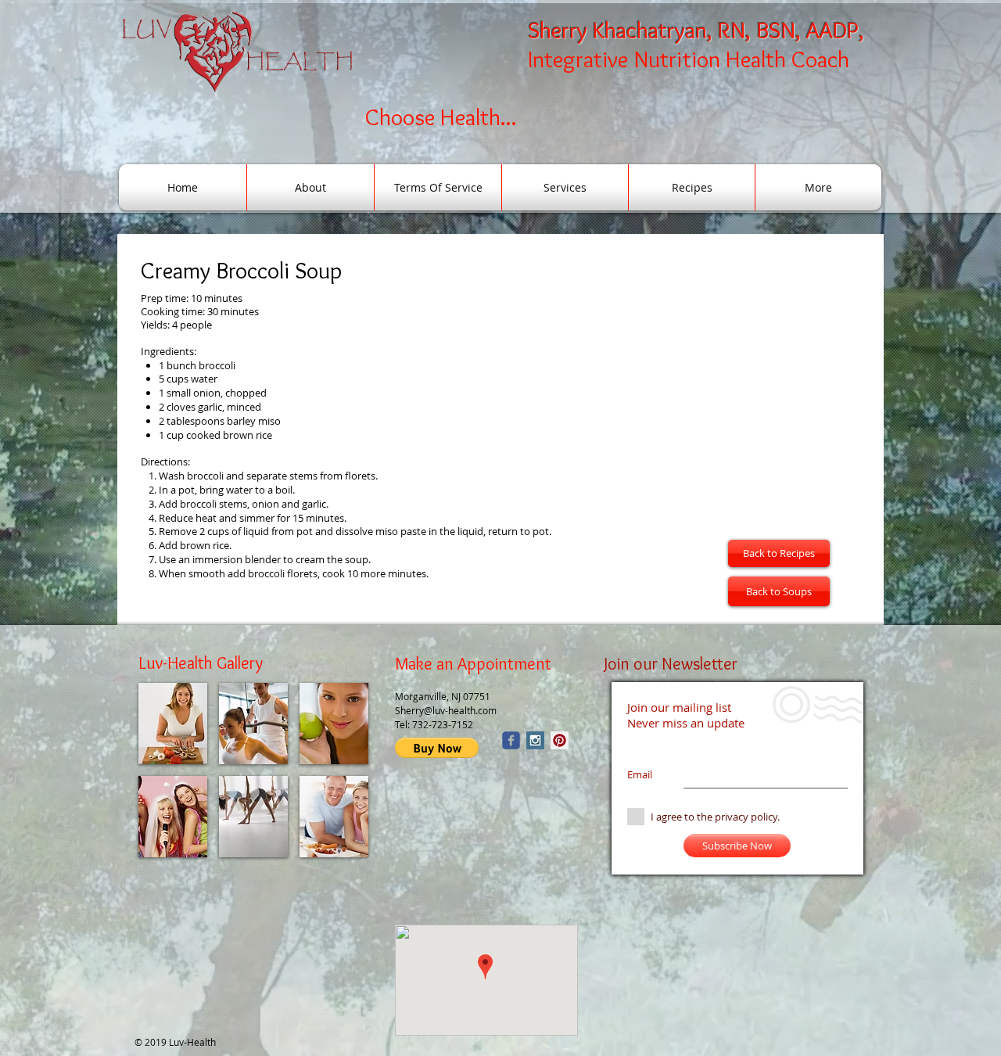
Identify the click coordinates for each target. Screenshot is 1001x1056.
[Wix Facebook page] (511, 740)
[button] (437, 748)
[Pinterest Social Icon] (560, 740)
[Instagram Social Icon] (535, 740)
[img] (172, 723)
